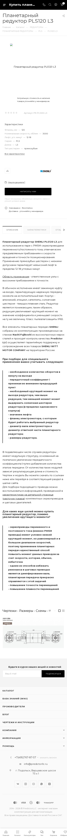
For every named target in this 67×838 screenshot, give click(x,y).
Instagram (25, 784)
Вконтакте (17, 784)
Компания (9, 730)
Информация (11, 738)
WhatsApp (41, 784)
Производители (13, 706)
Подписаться (53, 674)
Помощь (8, 746)
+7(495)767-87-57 (25, 757)
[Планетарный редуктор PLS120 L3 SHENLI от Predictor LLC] (33, 66)
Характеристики (36, 230)
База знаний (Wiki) (15, 698)
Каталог (8, 690)
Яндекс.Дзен (49, 784)
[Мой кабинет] (55, 4)
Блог (5, 714)
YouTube (33, 784)
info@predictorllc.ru (36, 763)
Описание (12, 230)
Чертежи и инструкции (18, 722)
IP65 (60, 319)
